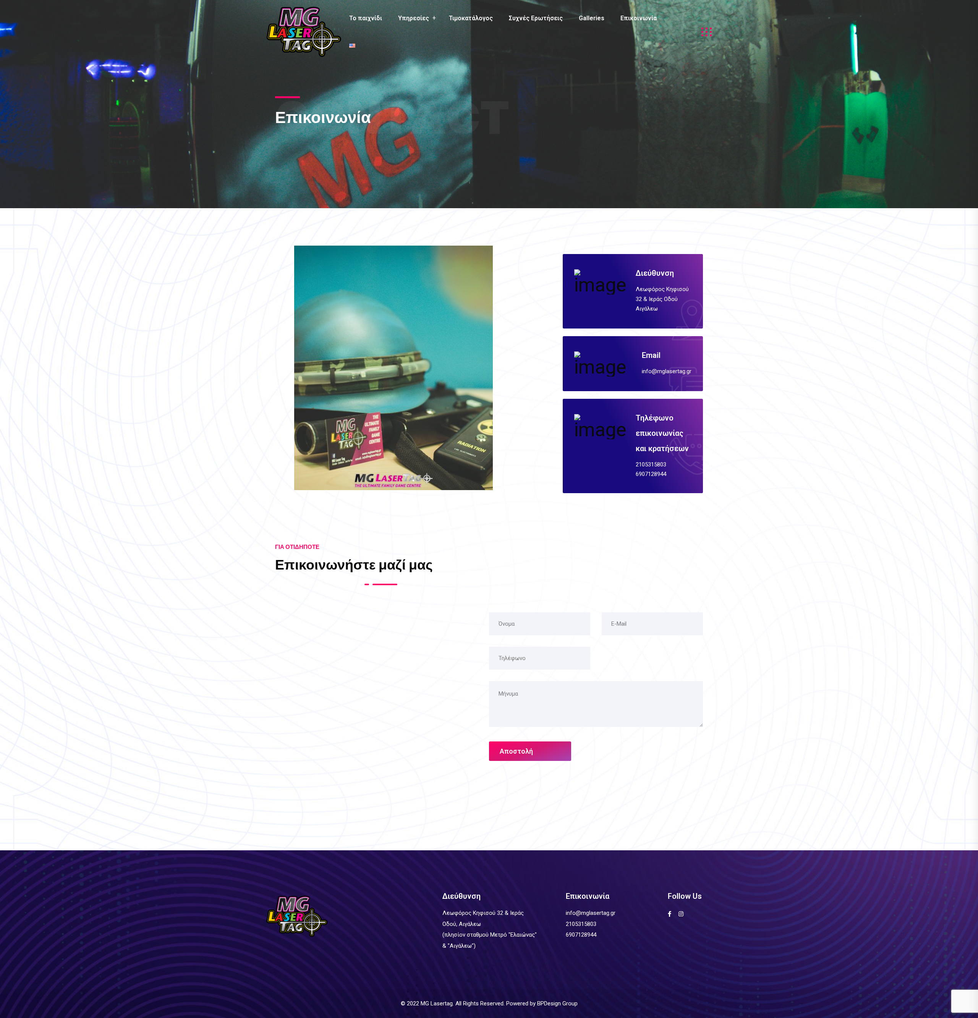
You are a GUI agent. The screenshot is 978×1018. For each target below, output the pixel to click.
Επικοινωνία (638, 18)
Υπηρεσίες (413, 18)
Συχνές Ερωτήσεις (536, 18)
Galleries (591, 18)
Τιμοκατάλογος (471, 18)
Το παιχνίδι (365, 18)
